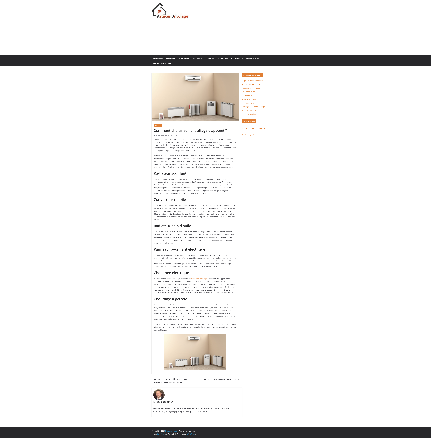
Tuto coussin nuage (249, 110)
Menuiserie (158, 58)
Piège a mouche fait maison (252, 81)
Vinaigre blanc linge (249, 99)
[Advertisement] (215, 38)
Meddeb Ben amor (172, 135)
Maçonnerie (184, 58)
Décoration (223, 58)
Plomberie (170, 58)
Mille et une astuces (162, 63)
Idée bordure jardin (249, 103)
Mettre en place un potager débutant (256, 128)
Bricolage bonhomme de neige (253, 107)
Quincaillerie (237, 58)
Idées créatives (252, 58)
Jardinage (210, 58)
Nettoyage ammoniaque (251, 88)
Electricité (197, 58)
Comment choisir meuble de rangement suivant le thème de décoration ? (171, 381)
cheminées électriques (200, 279)
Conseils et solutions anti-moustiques (220, 379)
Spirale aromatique (249, 114)
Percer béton (247, 95)
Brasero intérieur (248, 92)
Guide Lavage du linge (250, 135)
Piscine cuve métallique (251, 84)
